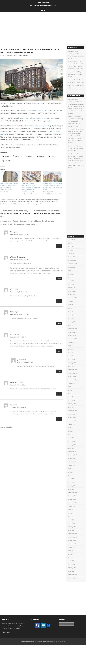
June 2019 (70, 390)
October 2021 (72, 294)
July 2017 (70, 469)
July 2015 (70, 550)
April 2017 (71, 479)
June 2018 (70, 431)
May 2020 (70, 352)
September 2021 (72, 298)
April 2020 (71, 356)
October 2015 (72, 540)
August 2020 (71, 342)
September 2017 (72, 462)
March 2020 (71, 359)
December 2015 (72, 533)
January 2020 (71, 366)
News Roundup (12, 201)
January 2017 (71, 489)
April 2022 (71, 281)
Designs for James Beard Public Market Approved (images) (75, 111)
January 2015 (71, 571)
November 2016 (72, 496)
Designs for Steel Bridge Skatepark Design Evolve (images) (75, 74)
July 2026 (70, 243)
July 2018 (70, 428)
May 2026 (70, 250)
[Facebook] (37, 625)
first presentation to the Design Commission (39, 110)
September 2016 (72, 503)
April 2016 (71, 520)
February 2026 (72, 260)
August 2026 (71, 240)
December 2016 (72, 492)
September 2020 (72, 339)
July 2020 (70, 345)
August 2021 (71, 301)
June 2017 (70, 472)
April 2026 (71, 253)
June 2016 (70, 513)
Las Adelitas (55, 199)
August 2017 (71, 465)
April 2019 (71, 397)
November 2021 (72, 291)
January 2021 (71, 325)
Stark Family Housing (37, 201)
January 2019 (71, 407)
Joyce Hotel (39, 199)
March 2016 (71, 523)
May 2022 (70, 277)
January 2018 (71, 448)
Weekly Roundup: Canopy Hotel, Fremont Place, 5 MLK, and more (9, 185)
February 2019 (72, 404)
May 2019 (70, 393)
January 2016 (71, 530)
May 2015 (70, 557)
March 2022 (71, 284)
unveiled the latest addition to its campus (36, 118)
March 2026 (71, 257)
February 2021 (72, 322)
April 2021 (71, 315)
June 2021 (70, 308)
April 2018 (71, 438)
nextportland (24, 55)
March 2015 (71, 564)
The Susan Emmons (50, 201)
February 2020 (72, 363)
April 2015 (71, 561)
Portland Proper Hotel (24, 201)
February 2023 (72, 267)
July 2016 (70, 509)
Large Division (47, 199)
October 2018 (72, 417)
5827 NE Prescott (20, 199)
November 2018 (72, 414)
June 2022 (70, 274)
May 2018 (70, 434)
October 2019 (72, 376)
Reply (59, 246)
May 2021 (70, 311)
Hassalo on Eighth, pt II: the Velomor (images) (75, 140)
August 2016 (71, 506)
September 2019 (72, 380)
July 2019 (70, 386)
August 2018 (71, 424)
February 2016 (72, 527)
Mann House (4, 201)
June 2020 (70, 349)
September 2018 (72, 421)
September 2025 (72, 264)
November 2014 (72, 578)
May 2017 (70, 475)
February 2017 (72, 486)
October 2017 (72, 458)
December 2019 (72, 369)
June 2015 (70, 554)
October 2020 (72, 335)
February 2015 (72, 568)
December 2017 (72, 451)
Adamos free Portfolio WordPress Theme (35, 642)
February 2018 (72, 445)
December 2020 (72, 328)
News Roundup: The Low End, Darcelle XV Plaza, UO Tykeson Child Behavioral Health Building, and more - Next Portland (76, 158)
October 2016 (72, 499)
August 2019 (71, 383)
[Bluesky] (49, 625)
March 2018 (71, 441)
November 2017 (72, 455)
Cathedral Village (30, 199)
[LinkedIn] (43, 625)
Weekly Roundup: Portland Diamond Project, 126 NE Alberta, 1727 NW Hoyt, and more (52, 186)
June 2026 (70, 246)
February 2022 (72, 287)
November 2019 (72, 373)
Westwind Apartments (20, 204)
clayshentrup (71, 146)
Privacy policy (6, 632)
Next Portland (43, 2)
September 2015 (72, 544)
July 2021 (70, 305)
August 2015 (71, 547)
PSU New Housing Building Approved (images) (75, 165)
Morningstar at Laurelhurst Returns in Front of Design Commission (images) (48, 212)
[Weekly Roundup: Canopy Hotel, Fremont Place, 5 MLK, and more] (10, 176)
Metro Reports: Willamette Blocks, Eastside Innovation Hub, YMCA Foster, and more (15, 213)
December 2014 (72, 574)
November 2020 (72, 332)
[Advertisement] (43, 28)
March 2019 (71, 400)
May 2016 (70, 516)
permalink (39, 204)
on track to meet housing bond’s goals (40, 126)
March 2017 (71, 482)
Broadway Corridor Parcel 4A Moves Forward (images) (75, 148)
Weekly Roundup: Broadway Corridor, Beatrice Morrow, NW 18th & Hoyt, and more (31, 186)
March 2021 (71, 318)
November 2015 (72, 537)
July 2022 (70, 270)
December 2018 (72, 410)
